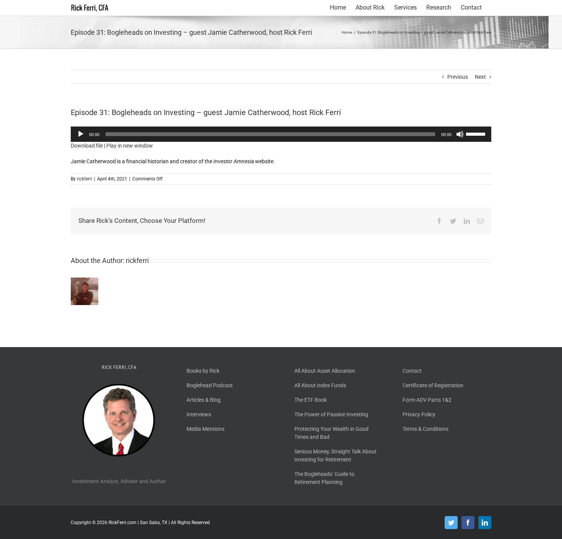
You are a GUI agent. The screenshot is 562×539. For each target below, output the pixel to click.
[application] (281, 134)
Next (480, 77)
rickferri (84, 179)
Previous (457, 77)
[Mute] (460, 134)
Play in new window (129, 146)
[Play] (80, 134)
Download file (87, 146)
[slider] (476, 133)
